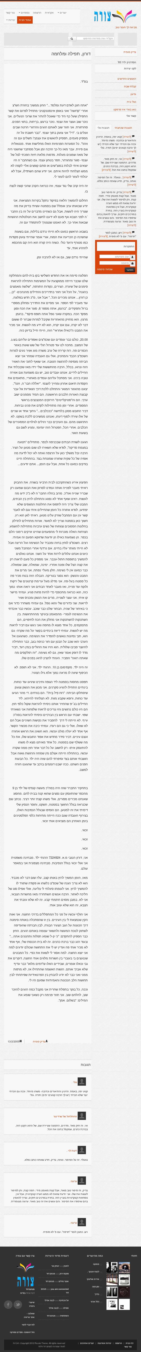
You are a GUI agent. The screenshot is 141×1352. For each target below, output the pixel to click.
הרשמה (37, 12)
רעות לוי (72, 1150)
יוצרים (63, 12)
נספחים (24, 12)
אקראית (49, 12)
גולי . (74, 1082)
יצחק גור (55, 1266)
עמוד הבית (25, 19)
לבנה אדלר (49, 1300)
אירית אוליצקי (93, 1279)
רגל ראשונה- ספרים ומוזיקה (22, 1332)
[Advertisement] (36, 39)
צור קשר (10, 12)
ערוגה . (73, 1181)
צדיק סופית (39, 1041)
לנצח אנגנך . (93, 1271)
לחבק (66, 1266)
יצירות (11, 19)
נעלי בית (131, 101)
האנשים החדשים (127, 78)
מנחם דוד (50, 1273)
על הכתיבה (64, 1300)
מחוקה (96, 1264)
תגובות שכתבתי (123, 127)
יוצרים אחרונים (87, 1343)
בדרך (97, 1294)
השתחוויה (64, 1315)
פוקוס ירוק (64, 1273)
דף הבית (129, 1343)
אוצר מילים (64, 1281)
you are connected (60, 1289)
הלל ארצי (95, 1301)
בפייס (23, 1293)
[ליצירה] (127, 136)
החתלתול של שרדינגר (65, 1116)
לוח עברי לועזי (28, 1324)
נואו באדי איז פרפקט (124, 109)
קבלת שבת (130, 86)
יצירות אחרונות (104, 1343)
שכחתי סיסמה (105, 269)
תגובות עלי (103, 127)
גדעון (133, 94)
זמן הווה (95, 1286)
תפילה (66, 1308)
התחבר (129, 269)
